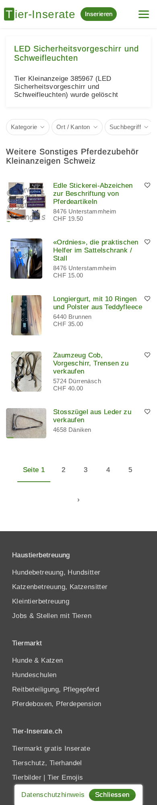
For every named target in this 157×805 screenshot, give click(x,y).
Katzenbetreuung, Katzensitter (60, 587)
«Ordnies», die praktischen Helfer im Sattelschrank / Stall (95, 250)
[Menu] (143, 11)
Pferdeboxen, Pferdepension (56, 704)
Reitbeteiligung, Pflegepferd (55, 689)
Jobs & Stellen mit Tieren (51, 616)
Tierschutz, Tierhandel (47, 763)
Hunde (22, 660)
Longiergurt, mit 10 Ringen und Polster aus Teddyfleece (98, 303)
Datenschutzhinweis (53, 795)
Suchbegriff (125, 126)
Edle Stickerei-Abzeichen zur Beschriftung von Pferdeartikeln (93, 193)
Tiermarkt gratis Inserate (51, 748)
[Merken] (147, 186)
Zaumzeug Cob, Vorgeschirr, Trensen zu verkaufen (90, 363)
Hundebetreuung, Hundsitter (56, 572)
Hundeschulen (34, 675)
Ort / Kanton (73, 126)
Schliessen (112, 795)
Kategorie (24, 126)
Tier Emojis (65, 777)
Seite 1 (34, 470)
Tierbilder (26, 777)
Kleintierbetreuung (40, 601)
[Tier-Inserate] (42, 14)
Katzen (52, 660)
